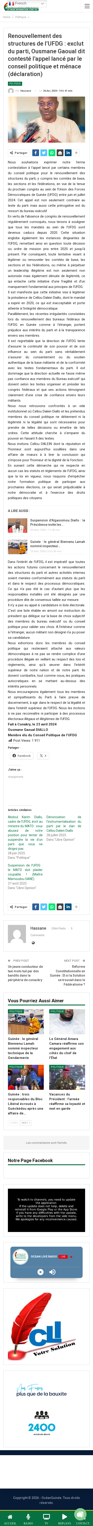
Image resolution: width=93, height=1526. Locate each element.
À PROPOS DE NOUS (22, 1465)
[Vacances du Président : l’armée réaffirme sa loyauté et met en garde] (67, 1077)
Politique (15, 83)
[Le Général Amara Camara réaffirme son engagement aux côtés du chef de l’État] (67, 1021)
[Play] (40, 1272)
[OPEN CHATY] (80, 1512)
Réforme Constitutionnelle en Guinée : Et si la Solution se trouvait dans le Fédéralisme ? (67, 975)
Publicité (20, 1478)
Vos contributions (54, 1478)
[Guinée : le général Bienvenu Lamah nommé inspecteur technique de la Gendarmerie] (17, 547)
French (20, 3)
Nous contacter (64, 1465)
